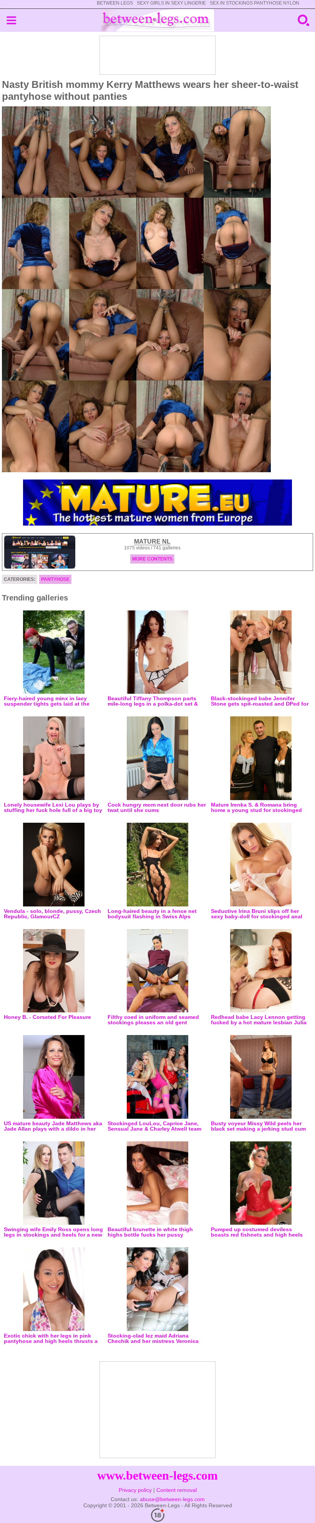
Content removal (176, 1490)
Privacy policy (135, 1490)
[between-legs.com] (157, 20)
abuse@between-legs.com (172, 1499)
